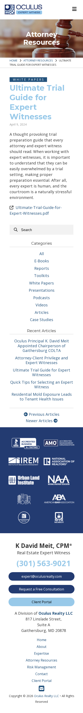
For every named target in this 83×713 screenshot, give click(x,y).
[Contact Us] (41, 690)
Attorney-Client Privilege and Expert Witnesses (41, 360)
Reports (41, 268)
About (41, 646)
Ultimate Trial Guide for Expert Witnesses (41, 372)
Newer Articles (40, 421)
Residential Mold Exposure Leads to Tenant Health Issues (41, 397)
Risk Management (41, 667)
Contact (41, 674)
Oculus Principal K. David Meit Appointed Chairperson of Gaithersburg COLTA (41, 345)
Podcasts (41, 297)
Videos (42, 304)
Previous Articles (43, 414)
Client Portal (42, 602)
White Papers (28, 79)
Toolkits (41, 275)
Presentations (41, 290)
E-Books (41, 260)
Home (13, 60)
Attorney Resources (38, 60)
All (41, 253)
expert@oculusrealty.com (41, 576)
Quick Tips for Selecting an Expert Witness (41, 385)
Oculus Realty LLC (46, 696)
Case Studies (41, 319)
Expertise (41, 653)
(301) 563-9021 (44, 563)
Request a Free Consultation (41, 589)
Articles (42, 312)
